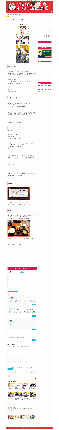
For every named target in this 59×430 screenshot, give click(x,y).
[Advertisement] (15, 281)
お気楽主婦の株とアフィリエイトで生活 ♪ (29, 427)
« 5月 (38, 38)
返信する (34, 304)
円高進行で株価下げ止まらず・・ (42, 85)
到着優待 (14, 291)
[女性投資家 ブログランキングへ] (10, 271)
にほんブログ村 (22, 272)
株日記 (16, 291)
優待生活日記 (9, 291)
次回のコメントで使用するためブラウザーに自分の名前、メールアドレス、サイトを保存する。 (20, 367)
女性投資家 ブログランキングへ (11, 272)
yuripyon (14, 407)
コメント (9, 348)
